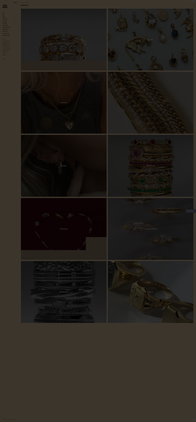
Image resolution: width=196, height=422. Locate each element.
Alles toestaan (112, 218)
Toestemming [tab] (82, 206)
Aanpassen (97, 218)
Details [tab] (98, 206)
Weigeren (83, 218)
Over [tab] (113, 206)
